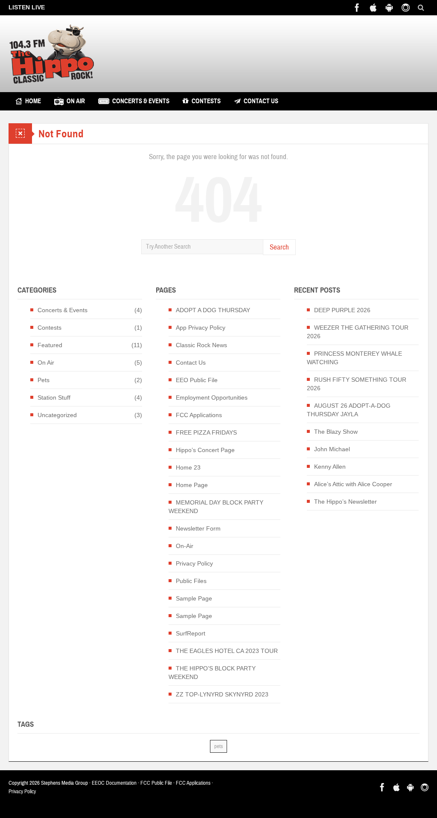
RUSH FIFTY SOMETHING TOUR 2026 (356, 384)
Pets (44, 380)
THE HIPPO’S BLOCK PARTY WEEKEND (212, 672)
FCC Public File (156, 783)
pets (218, 746)
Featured (50, 345)
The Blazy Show (336, 431)
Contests (206, 101)
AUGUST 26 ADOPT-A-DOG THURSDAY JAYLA (348, 410)
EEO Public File (197, 380)
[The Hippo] (52, 53)
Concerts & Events (140, 101)
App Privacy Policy (200, 327)
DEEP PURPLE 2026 (342, 310)
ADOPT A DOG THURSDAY (213, 310)
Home (33, 101)
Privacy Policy (194, 563)
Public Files (191, 580)
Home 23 (188, 467)
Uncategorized (57, 415)
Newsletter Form (198, 528)
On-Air (184, 545)
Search (279, 247)
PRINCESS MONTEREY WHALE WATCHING (354, 357)
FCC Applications (199, 415)
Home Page (192, 485)
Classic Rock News (201, 345)
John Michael (332, 449)
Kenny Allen (330, 466)
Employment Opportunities (212, 397)
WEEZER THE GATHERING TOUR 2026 (357, 331)
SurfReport (190, 633)
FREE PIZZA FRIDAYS (206, 432)
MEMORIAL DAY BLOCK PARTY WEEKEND (216, 506)
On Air (76, 101)
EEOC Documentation (114, 783)
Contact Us (261, 101)
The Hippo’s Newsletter (345, 501)
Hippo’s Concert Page (205, 450)
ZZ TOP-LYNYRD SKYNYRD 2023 (222, 694)
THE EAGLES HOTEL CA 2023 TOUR (227, 650)
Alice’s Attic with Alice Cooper (353, 484)
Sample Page (194, 598)
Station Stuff (54, 397)
